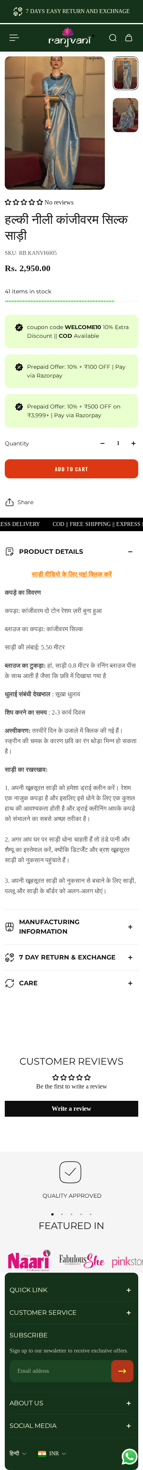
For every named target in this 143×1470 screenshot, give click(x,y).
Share (25, 502)
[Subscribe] (122, 1371)
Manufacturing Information (49, 926)
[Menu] (14, 37)
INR (54, 1454)
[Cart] (129, 37)
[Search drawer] (113, 37)
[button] (24, 202)
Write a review (71, 1108)
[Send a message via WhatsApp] (129, 1456)
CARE (28, 983)
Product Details (51, 551)
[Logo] (71, 37)
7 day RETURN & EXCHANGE (67, 957)
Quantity (17, 443)
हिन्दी (14, 1454)
